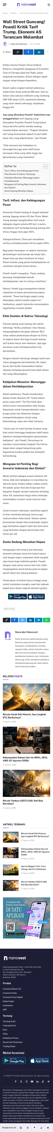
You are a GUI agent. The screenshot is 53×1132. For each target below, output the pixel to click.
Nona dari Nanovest (19, 44)
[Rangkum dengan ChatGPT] (21, 1128)
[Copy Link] (18, 52)
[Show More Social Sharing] (47, 52)
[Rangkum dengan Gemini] (48, 1128)
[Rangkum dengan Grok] (41, 1128)
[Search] (48, 4)
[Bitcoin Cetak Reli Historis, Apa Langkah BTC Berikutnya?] (26, 697)
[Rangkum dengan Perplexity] (27, 1128)
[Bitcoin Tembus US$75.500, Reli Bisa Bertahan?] (26, 783)
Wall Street (9, 609)
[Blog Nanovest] (26, 4)
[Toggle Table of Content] (44, 166)
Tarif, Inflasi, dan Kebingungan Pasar (21, 170)
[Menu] (5, 4)
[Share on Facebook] (28, 52)
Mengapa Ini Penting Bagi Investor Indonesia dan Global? (25, 186)
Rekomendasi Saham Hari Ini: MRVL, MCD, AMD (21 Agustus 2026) (35, 852)
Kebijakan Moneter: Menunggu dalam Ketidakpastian (22, 179)
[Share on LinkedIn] (39, 52)
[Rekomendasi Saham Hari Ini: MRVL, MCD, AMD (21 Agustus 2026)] (26, 740)
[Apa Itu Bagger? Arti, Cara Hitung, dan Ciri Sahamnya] (11, 870)
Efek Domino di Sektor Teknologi (19, 174)
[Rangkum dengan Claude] (34, 1128)
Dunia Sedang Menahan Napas (18, 191)
